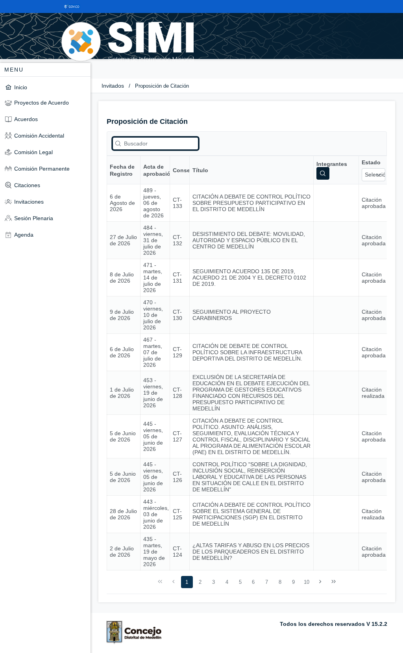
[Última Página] (333, 582)
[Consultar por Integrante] (322, 173)
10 (306, 582)
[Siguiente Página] (320, 582)
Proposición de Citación (162, 86)
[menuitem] (45, 87)
